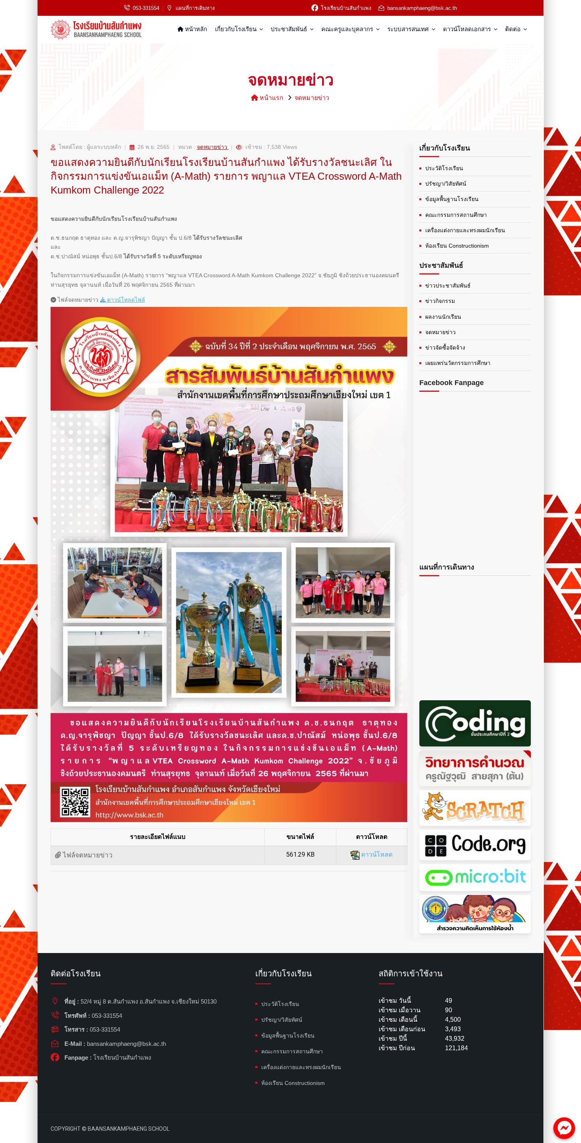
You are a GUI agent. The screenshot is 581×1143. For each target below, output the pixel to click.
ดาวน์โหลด (376, 854)
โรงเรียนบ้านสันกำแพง (346, 8)
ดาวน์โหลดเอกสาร (467, 29)
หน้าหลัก (195, 29)
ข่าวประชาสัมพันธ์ (448, 285)
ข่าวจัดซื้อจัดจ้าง (445, 347)
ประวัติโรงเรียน (444, 168)
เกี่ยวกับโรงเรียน (236, 29)
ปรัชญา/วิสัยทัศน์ (445, 183)
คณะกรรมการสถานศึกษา (456, 215)
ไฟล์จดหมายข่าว (87, 855)
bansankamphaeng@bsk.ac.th (422, 8)
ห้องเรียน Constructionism (457, 246)
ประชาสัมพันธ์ (290, 29)
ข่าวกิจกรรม (440, 301)
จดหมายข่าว (311, 97)
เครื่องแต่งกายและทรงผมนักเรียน (465, 230)
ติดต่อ (513, 29)
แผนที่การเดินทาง (195, 8)
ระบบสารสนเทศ (408, 29)
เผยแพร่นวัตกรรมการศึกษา (457, 363)
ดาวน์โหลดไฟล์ (125, 300)
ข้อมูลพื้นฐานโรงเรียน (452, 199)
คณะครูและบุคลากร (348, 29)
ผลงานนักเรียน (443, 317)
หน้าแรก (270, 97)
